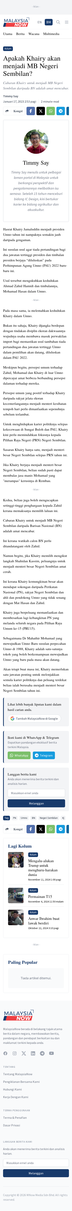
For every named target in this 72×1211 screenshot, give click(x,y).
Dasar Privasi (11, 1125)
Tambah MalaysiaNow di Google (37, 718)
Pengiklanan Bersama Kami (21, 1082)
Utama (7, 33)
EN (39, 22)
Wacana (33, 33)
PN (14, 818)
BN (33, 818)
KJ (63, 818)
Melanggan (36, 803)
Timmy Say (10, 96)
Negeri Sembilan (49, 818)
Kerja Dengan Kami (15, 1097)
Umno (24, 818)
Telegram (46, 755)
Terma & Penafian (15, 1117)
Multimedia (51, 33)
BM (48, 22)
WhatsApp (21, 755)
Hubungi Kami (12, 1089)
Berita (20, 33)
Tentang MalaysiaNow (17, 1074)
